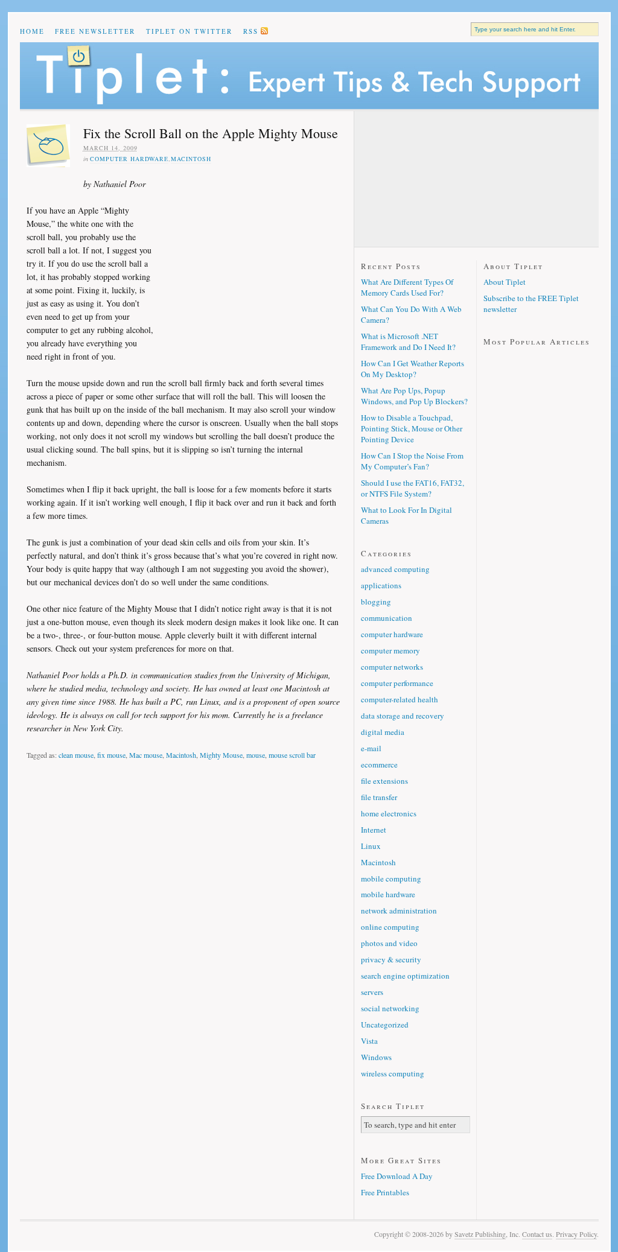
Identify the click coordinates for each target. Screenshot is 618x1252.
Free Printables (385, 1192)
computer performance (397, 683)
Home (32, 31)
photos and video (389, 943)
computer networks (392, 666)
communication (386, 617)
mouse (255, 755)
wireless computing (392, 1073)
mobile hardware (388, 894)
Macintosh (191, 158)
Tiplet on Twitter (189, 31)
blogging (376, 601)
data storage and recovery (402, 715)
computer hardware (129, 158)
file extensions (384, 780)
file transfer (379, 797)
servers (372, 992)
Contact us (537, 1234)
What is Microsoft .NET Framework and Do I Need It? (408, 341)
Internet (373, 829)
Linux (371, 845)
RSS (250, 31)
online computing (390, 926)
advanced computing (395, 569)
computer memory (390, 650)
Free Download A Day (397, 1176)
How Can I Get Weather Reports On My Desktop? (412, 369)
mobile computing (391, 878)
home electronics (388, 813)
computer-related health (399, 699)
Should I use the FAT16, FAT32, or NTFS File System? (412, 488)
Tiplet (309, 75)
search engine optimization (405, 975)
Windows (376, 1057)
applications (381, 585)
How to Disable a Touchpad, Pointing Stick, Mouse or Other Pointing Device (411, 428)
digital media (382, 731)
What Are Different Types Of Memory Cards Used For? (407, 287)
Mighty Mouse (221, 755)
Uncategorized (385, 1024)
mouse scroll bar (292, 755)
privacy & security (391, 959)
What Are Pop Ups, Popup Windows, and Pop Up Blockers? (414, 396)
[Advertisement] (246, 255)
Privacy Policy (576, 1234)
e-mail (371, 748)
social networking (390, 1008)
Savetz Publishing (480, 1234)
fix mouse (111, 755)
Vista (369, 1040)
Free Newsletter (95, 31)
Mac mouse (145, 755)
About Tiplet (504, 281)
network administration (399, 910)
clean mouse (76, 755)
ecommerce (379, 764)
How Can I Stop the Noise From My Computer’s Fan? (412, 461)
